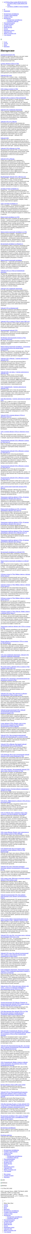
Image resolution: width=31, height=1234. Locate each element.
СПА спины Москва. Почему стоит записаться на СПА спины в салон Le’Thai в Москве (15, 832)
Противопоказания (9, 23)
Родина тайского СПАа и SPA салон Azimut (13, 1084)
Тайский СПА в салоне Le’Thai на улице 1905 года (15, 321)
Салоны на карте (8, 24)
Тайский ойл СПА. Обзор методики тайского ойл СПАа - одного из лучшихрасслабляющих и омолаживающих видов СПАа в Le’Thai (15, 987)
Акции (6, 1204)
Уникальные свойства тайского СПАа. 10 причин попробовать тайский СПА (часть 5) (15, 497)
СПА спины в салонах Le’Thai (9, 89)
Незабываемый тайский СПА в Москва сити (13, 176)
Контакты (7, 46)
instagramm (7, 11)
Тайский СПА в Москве (7, 159)
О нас (5, 42)
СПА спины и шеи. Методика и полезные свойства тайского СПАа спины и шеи (15, 879)
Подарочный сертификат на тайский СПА (13, 552)
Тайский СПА (8, 32)
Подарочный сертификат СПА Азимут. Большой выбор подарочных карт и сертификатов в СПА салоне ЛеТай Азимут (14, 1117)
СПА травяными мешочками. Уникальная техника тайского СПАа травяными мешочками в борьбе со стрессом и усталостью (15, 971)
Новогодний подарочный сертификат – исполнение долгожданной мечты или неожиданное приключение (15, 348)
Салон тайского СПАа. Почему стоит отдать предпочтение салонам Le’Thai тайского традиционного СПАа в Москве (13, 725)
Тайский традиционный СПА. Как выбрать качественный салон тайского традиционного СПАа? (14, 896)
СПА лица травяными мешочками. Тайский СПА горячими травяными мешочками (15, 655)
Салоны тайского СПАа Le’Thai (10, 63)
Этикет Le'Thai (8, 17)
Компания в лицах (9, 30)
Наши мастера (8, 27)
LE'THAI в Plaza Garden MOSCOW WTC (15, 2)
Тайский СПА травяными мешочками (11, 109)
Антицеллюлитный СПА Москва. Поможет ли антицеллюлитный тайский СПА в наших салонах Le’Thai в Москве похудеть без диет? (15, 1004)
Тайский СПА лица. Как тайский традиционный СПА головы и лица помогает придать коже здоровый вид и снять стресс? (14, 954)
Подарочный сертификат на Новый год (12, 244)
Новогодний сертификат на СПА (10, 217)
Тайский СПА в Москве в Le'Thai (10, 148)
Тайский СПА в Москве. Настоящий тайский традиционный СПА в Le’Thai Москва (13, 744)
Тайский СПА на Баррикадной (9, 308)
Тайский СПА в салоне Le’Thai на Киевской (13, 98)
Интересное (7, 18)
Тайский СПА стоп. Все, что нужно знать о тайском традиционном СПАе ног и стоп (15, 936)
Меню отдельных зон (10, 33)
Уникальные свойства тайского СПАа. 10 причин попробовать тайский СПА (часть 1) (15, 540)
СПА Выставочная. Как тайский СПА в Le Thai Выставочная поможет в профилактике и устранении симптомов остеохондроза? (14, 1013)
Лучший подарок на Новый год (10, 188)
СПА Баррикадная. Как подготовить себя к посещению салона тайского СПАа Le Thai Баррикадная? (13, 850)
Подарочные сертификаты (11, 14)
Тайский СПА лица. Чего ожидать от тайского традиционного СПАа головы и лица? (14, 694)
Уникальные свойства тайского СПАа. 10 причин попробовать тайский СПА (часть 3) (15, 523)
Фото (5, 45)
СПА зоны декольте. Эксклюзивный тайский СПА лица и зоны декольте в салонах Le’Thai (15, 770)
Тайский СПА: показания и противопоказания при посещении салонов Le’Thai (15, 679)
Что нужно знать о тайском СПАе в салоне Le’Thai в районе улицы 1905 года (15, 667)
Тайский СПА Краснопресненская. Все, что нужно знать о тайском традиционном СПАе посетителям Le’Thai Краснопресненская (15, 1047)
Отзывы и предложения (10, 15)
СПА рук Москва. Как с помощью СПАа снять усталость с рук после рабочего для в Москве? (14, 813)
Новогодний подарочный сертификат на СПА (14, 232)
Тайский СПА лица (6, 75)
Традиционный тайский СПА (9, 330)
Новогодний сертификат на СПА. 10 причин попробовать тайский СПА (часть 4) (13, 509)
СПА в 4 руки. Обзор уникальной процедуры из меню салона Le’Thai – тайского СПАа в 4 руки (14, 919)
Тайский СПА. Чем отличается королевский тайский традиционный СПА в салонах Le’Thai (14, 736)
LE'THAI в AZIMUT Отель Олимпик (17, 6)
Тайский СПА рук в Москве (9, 121)
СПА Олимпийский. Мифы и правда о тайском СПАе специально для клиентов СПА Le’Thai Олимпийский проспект (14, 1063)
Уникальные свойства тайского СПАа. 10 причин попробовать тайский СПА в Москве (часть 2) (15, 531)
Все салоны (7, 1174)
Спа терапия (7, 35)
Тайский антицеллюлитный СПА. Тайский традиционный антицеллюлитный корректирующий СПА (13, 711)
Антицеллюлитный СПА (8, 54)
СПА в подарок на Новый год (9, 203)
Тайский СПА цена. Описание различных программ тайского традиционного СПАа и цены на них (15, 868)
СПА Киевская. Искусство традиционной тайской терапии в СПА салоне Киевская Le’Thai (15, 755)
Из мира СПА (8, 26)
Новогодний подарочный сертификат (11, 260)
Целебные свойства (12, 21)
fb (4, 9)
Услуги (6, 29)
